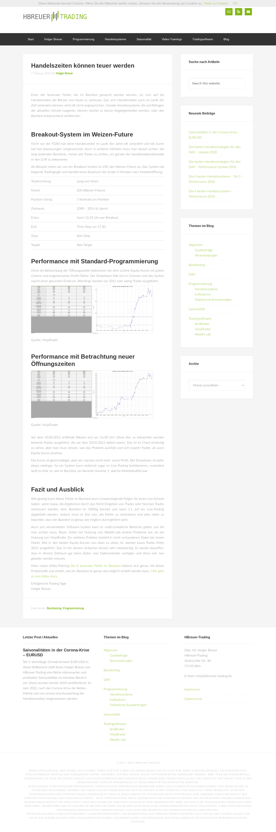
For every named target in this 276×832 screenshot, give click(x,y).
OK (235, 3)
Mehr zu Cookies (216, 3)
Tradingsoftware (200, 318)
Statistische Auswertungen (213, 299)
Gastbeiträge (204, 250)
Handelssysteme (206, 289)
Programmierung (73, 608)
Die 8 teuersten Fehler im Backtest (96, 565)
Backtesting (54, 608)
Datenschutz (193, 699)
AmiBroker (202, 324)
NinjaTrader (203, 329)
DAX (192, 274)
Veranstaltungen (206, 255)
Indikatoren (203, 294)
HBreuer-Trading (55, 16)
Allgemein (195, 245)
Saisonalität (197, 309)
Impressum (192, 689)
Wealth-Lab (203, 334)
